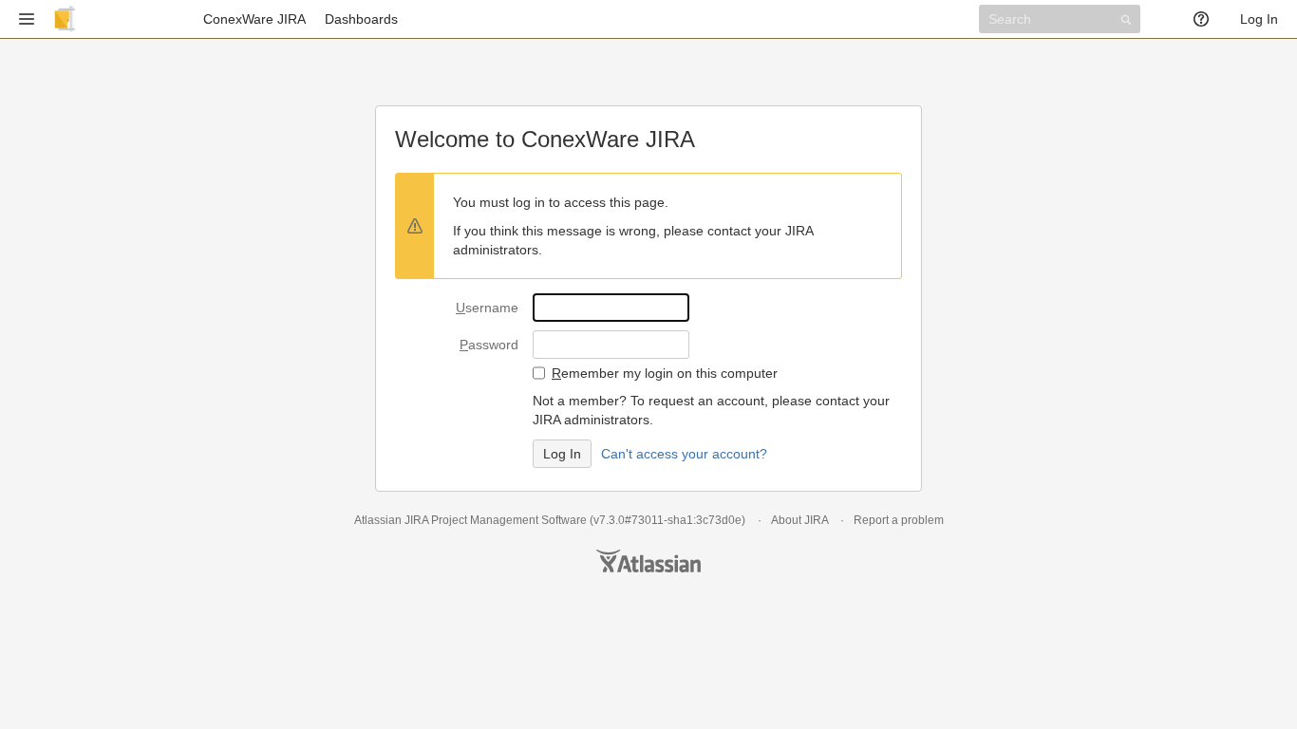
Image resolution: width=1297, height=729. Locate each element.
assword (489, 344)
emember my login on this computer (665, 373)
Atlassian (648, 561)
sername (487, 307)
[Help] (1207, 19)
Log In (1259, 19)
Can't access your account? (684, 453)
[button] (26, 19)
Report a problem (899, 520)
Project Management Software (509, 520)
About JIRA (799, 520)
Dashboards (361, 19)
